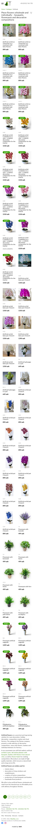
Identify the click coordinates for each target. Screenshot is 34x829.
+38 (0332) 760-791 (23, 809)
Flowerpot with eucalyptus (23, 613)
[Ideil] (17, 826)
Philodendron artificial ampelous (8, 725)
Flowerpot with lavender (23, 530)
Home (3, 9)
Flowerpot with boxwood (8, 557)
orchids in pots (6, 752)
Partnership (8, 815)
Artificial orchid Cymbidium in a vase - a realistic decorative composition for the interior (9, 139)
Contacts (20, 815)
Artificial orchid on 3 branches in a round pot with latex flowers (9, 44)
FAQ (2, 815)
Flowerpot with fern (24, 586)
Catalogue (9, 9)
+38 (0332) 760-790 (26, 3)
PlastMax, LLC (14, 819)
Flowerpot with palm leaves (8, 613)
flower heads (16, 757)
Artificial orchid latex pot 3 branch (24, 279)
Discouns (14, 815)
